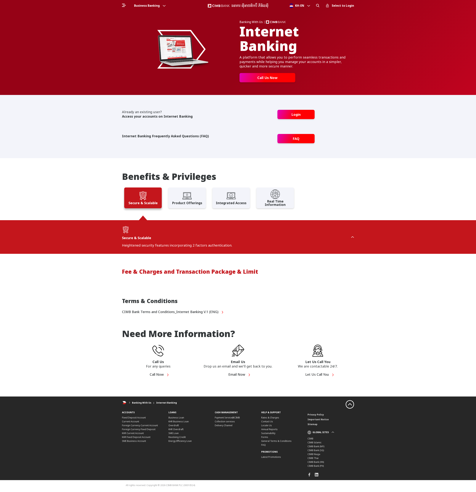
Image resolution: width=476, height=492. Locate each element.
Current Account (130, 421)
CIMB (310, 438)
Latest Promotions (271, 457)
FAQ (296, 138)
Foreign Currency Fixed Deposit (138, 429)
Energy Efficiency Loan (180, 441)
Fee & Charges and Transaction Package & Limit (190, 271)
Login (296, 114)
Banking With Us (141, 402)
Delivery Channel (223, 425)
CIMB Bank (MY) (316, 446)
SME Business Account (134, 441)
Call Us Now (267, 77)
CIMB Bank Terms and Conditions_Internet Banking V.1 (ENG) (170, 312)
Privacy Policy (316, 414)
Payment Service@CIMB (227, 417)
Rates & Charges (270, 417)
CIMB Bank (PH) (316, 465)
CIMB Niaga (314, 454)
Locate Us (266, 425)
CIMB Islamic (314, 442)
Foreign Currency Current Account (140, 425)
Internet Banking (166, 402)
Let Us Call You (317, 375)
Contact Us (267, 421)
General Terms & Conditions (276, 441)
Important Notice (318, 419)
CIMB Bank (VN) (316, 462)
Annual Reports (269, 429)
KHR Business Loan (178, 421)
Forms (264, 437)
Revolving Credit (177, 437)
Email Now (237, 375)
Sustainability (268, 433)
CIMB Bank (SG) (316, 450)
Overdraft (173, 425)
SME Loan (173, 433)
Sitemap (312, 424)
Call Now (157, 375)
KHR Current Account (133, 433)
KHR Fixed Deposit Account (136, 437)
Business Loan (176, 417)
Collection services (225, 421)
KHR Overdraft (176, 429)
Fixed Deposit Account (134, 417)
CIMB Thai (313, 458)
